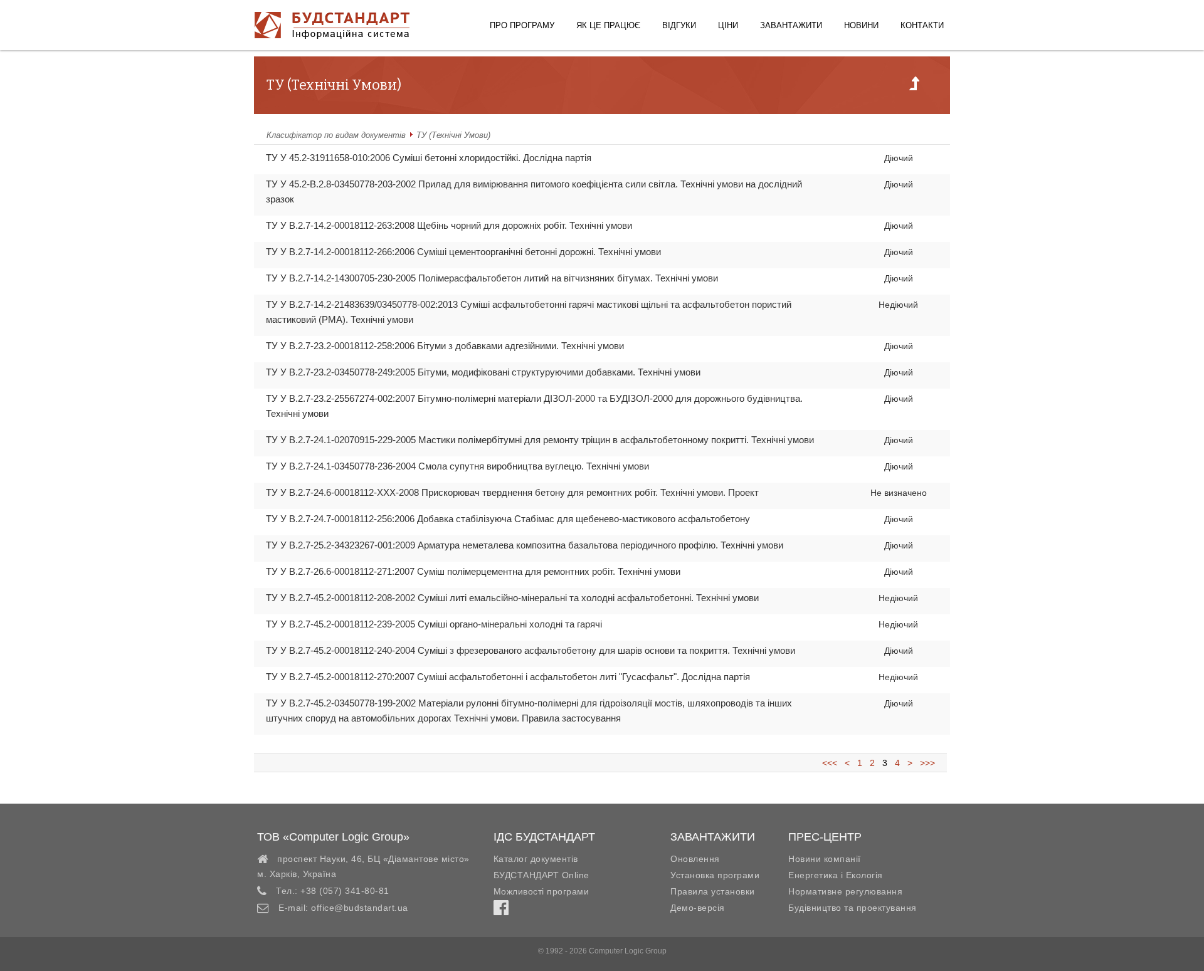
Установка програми (714, 875)
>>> (925, 763)
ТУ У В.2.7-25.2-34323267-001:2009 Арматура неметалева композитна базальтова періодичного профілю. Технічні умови (524, 545)
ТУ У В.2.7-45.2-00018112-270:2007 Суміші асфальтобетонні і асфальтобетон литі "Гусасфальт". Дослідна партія (508, 676)
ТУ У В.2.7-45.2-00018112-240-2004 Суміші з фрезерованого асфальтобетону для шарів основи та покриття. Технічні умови (530, 650)
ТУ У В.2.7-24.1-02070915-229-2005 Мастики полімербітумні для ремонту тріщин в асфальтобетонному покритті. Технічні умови (540, 439)
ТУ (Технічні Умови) (453, 135)
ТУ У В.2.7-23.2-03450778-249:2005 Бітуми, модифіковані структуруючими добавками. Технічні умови (483, 372)
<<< (833, 763)
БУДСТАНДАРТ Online (541, 875)
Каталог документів (536, 859)
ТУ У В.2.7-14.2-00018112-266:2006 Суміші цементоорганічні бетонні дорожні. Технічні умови (463, 251)
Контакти (922, 25)
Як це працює (608, 25)
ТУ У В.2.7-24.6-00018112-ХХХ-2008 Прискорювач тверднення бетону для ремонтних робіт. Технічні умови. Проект (512, 492)
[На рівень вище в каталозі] (914, 87)
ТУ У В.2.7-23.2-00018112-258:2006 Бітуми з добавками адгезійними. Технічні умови (445, 345)
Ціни (728, 25)
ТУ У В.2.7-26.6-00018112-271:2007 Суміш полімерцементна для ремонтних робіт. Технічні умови (473, 571)
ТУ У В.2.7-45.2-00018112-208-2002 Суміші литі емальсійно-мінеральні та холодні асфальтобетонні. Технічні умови (512, 597)
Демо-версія (697, 908)
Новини (861, 25)
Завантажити (791, 25)
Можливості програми (541, 891)
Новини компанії (824, 859)
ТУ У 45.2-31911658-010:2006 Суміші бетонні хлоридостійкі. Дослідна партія (428, 157)
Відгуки (679, 25)
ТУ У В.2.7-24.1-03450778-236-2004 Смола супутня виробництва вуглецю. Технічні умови (457, 466)
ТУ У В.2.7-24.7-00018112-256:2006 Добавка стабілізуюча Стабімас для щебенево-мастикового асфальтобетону (508, 518)
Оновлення (695, 859)
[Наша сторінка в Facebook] (501, 911)
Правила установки (712, 891)
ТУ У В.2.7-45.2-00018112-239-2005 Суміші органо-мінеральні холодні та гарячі (434, 624)
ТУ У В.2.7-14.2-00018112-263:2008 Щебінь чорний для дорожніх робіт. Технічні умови (449, 225)
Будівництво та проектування (852, 908)
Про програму (522, 25)
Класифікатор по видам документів (336, 135)
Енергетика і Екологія (835, 875)
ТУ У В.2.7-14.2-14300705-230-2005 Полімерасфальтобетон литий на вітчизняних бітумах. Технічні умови (492, 278)
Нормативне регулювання (845, 891)
